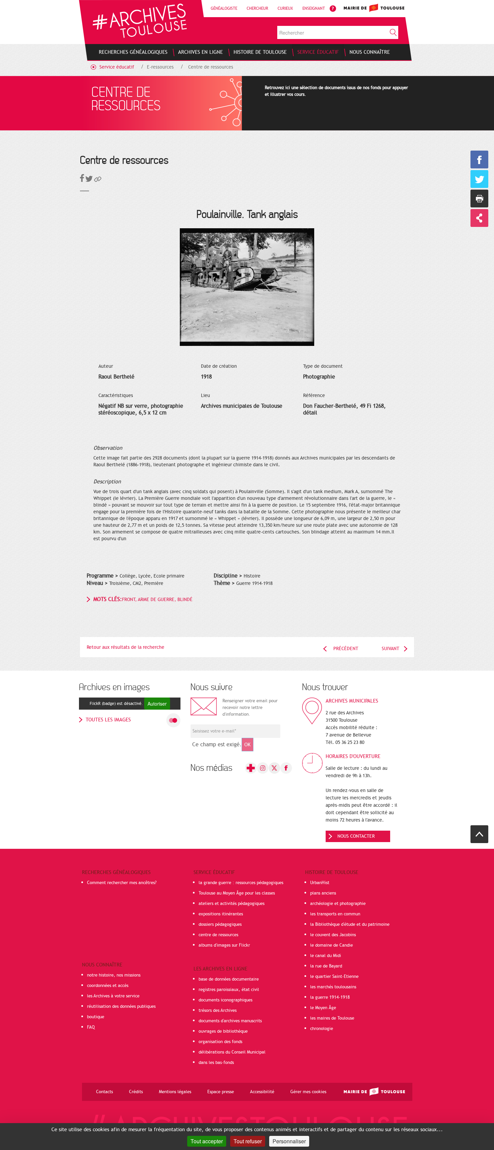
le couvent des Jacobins (333, 935)
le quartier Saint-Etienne (334, 976)
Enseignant (313, 8)
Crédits (136, 1092)
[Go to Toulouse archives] (139, 20)
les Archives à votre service (113, 996)
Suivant (390, 648)
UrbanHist (319, 882)
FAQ (91, 1027)
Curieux (285, 8)
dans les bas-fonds (216, 1062)
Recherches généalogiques (116, 872)
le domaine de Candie (331, 945)
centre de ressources (218, 935)
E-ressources (160, 67)
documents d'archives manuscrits (230, 1021)
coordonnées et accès (107, 985)
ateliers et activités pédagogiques (231, 903)
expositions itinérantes (221, 914)
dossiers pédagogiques (220, 924)
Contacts (104, 1092)
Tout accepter (207, 1141)
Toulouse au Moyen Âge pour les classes (237, 893)
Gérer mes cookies (308, 1092)
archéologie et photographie (338, 903)
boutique (95, 1017)
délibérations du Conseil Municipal (232, 1052)
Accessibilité (262, 1092)
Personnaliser (289, 1141)
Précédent (345, 648)
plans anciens (323, 893)
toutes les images (108, 720)
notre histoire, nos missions (113, 975)
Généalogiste (224, 8)
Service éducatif (116, 67)
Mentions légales (175, 1092)
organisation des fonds (220, 1041)
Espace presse (220, 1092)
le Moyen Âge (323, 1007)
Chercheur (257, 8)
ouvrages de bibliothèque (223, 1031)
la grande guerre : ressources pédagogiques (241, 882)
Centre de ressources (210, 67)
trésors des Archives (218, 1010)
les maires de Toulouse (332, 1018)
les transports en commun (335, 914)
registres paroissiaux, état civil (229, 989)
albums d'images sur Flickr (224, 945)
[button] (97, 180)
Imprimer (479, 198)
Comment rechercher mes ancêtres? (122, 882)
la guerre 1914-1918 (330, 997)
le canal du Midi (325, 955)
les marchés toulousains (333, 987)
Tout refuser (248, 1141)
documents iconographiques (225, 1000)
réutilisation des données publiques (121, 1006)
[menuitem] (133, 52)
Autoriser (157, 703)
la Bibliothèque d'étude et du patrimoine (349, 924)
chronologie (321, 1028)
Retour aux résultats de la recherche (125, 647)
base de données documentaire (229, 979)
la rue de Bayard (326, 966)
